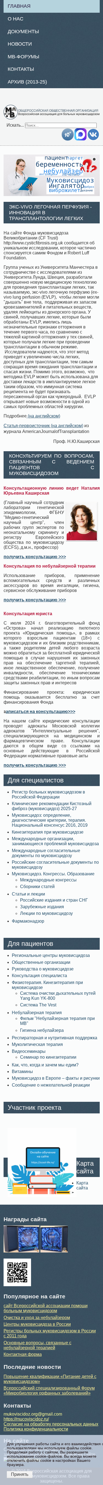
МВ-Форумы (23, 56)
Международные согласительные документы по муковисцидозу (46, 853)
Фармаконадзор (28, 921)
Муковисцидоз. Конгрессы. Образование (53, 873)
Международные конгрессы (48, 880)
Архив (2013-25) (27, 82)
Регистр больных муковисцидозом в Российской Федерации (48, 794)
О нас (15, 19)
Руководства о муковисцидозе (43, 969)
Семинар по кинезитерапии (48, 1057)
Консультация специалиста (39, 975)
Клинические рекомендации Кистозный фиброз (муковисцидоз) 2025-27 (51, 806)
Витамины (22, 1071)
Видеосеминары (29, 1051)
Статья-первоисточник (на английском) (43, 425)
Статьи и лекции (28, 894)
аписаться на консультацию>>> (40, 711)
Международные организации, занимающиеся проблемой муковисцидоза (55, 841)
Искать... (15, 125)
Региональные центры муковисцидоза (51, 955)
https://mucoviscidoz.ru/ (26, 1419)
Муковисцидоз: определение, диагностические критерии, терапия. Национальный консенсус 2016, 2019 (50, 820)
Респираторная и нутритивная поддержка (54, 1037)
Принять (19, 1474)
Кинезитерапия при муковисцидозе (47, 832)
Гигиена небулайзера (42, 1030)
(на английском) (43, 416)
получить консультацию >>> (35, 556)
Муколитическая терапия (37, 1044)
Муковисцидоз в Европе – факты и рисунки (56, 1078)
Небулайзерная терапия (37, 1012)
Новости (20, 44)
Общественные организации (41, 962)
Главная (19, 6)
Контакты (21, 69)
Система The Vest (38, 1005)
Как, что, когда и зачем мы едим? (45, 1065)
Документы (23, 31)
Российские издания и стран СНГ (54, 900)
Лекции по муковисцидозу (46, 913)
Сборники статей (37, 886)
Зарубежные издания (42, 906)
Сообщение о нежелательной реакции (51, 1085)
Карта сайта (82, 1185)
